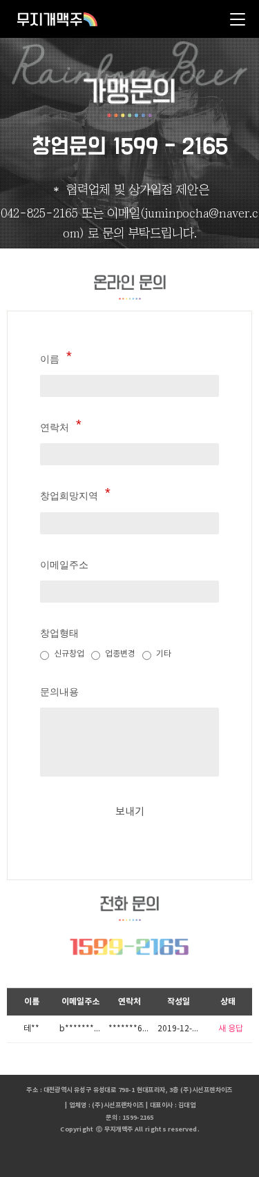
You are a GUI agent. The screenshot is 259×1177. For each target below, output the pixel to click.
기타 (163, 654)
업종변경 (120, 654)
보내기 (129, 812)
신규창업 (69, 654)
